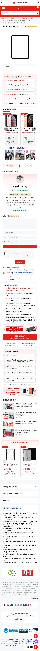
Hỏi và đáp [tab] (29, 166)
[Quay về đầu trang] (35, 636)
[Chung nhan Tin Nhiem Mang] (33, 630)
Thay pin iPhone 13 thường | (10, 582)
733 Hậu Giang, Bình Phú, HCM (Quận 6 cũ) (21, 522)
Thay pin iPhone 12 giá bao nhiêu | (26, 588)
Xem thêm (34, 598)
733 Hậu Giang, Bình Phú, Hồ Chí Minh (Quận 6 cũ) (20, 373)
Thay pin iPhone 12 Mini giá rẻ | (14, 593)
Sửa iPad (32, 18)
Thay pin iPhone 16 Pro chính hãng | (12, 584)
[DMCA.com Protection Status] (23, 630)
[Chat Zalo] (30, 641)
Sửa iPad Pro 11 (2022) (22, 20)
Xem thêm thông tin (19, 210)
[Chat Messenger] (36, 641)
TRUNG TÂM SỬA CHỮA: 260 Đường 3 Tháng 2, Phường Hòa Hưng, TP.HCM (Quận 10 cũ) (20, 361)
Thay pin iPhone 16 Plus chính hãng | (28, 582)
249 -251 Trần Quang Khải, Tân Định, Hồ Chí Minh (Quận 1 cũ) (19, 367)
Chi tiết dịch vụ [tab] (11, 166)
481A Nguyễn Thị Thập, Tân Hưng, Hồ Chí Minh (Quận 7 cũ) (20, 379)
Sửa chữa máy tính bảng (19, 18)
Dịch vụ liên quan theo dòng (20, 442)
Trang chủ (5, 18)
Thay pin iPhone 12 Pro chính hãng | (12, 590)
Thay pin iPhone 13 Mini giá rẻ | (17, 595)
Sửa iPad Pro (8, 20)
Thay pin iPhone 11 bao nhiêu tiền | (19, 586)
